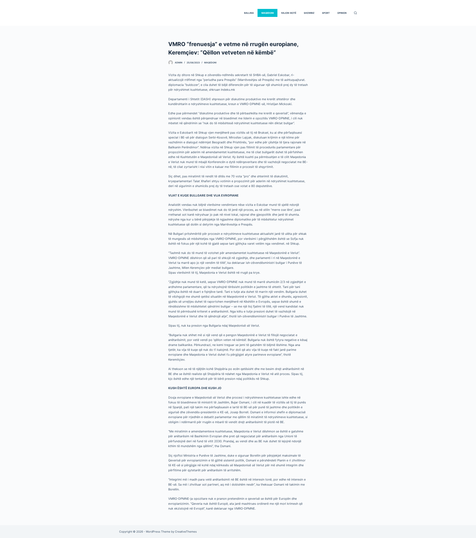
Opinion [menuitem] (342, 13)
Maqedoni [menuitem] (267, 13)
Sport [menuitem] (326, 13)
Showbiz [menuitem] (309, 13)
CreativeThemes (186, 531)
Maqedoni (210, 62)
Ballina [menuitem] (249, 13)
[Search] (355, 13)
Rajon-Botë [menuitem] (288, 13)
